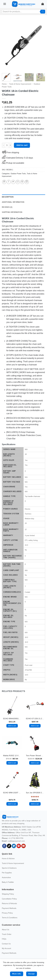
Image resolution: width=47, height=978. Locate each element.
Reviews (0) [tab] (7, 207)
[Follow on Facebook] (4, 846)
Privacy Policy (7, 913)
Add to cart (22, 145)
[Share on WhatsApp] (4, 182)
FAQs (4, 939)
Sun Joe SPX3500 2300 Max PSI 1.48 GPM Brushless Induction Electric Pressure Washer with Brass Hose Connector (35, 793)
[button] (4, 4)
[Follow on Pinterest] (19, 846)
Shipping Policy (8, 894)
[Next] (41, 45)
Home (4, 84)
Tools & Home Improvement (20, 84)
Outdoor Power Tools (18, 174)
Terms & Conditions (9, 918)
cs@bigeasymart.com (16, 841)
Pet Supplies (7, 873)
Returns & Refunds (9, 903)
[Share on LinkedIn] (27, 182)
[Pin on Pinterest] (22, 182)
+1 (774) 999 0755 (16, 838)
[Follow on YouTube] (23, 846)
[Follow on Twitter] (14, 846)
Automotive (6, 877)
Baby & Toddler (8, 882)
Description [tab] (7, 197)
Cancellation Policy (9, 899)
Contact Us (6, 944)
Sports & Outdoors (9, 868)
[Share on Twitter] (13, 182)
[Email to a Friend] (18, 182)
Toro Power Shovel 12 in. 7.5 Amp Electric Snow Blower (35, 756)
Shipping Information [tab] (12, 212)
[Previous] (6, 45)
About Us (5, 930)
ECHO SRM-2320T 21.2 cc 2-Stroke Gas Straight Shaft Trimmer (12, 793)
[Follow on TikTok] (9, 846)
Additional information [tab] (13, 202)
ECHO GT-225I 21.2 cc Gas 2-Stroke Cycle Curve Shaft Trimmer (35, 719)
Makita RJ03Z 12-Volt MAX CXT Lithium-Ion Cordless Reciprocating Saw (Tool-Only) (12, 756)
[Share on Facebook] (9, 182)
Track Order (6, 934)
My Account (6, 948)
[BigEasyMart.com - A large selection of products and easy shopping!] (23, 4)
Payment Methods (9, 908)
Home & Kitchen (8, 858)
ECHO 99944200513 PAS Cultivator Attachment (12, 719)
